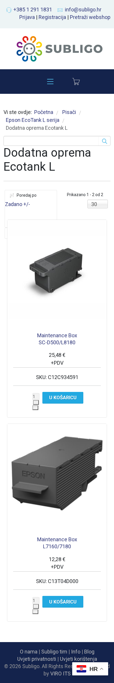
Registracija (52, 17)
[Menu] (50, 81)
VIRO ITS (60, 673)
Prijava (27, 17)
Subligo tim (54, 652)
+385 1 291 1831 (32, 9)
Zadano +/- (17, 204)
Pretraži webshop (90, 17)
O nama (28, 652)
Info (75, 652)
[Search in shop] (104, 141)
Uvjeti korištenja (78, 659)
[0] (76, 81)
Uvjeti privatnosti (36, 659)
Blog (89, 652)
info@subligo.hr (83, 9)
